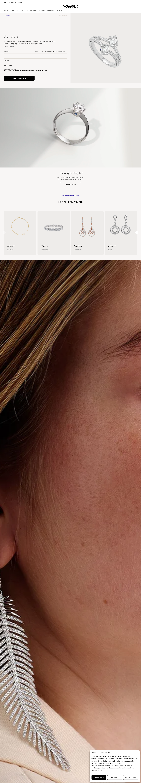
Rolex (6, 10)
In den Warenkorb (19, 78)
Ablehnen (114, 777)
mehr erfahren (70, 184)
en (5, 2)
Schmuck (20, 10)
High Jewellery (31, 10)
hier (101, 770)
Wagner (11, 245)
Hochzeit (42, 10)
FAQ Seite (23, 70)
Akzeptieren (99, 777)
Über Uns (50, 10)
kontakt (59, 10)
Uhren (12, 10)
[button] (136, 232)
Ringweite (7, 56)
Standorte (12, 2)
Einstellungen (130, 777)
